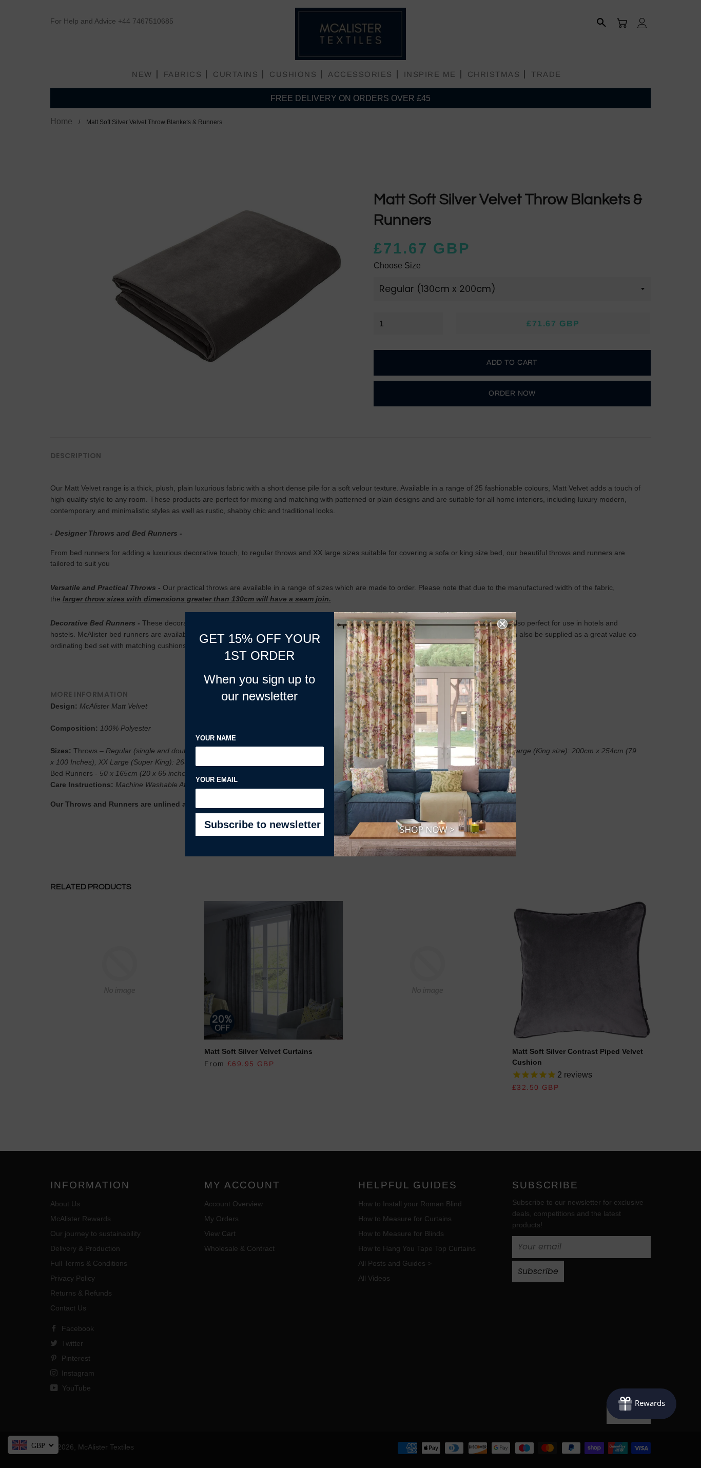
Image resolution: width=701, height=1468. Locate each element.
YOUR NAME (216, 738)
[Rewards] (641, 1403)
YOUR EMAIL (217, 780)
